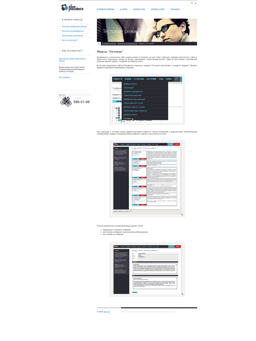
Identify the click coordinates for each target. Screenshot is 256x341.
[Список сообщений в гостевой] (147, 220)
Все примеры (64, 77)
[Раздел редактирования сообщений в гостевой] (147, 299)
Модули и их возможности (73, 31)
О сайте (123, 9)
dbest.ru (107, 312)
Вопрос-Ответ (158, 9)
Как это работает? (69, 40)
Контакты (175, 9)
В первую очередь (105, 9)
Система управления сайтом (74, 26)
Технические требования (72, 35)
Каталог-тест (139, 9)
